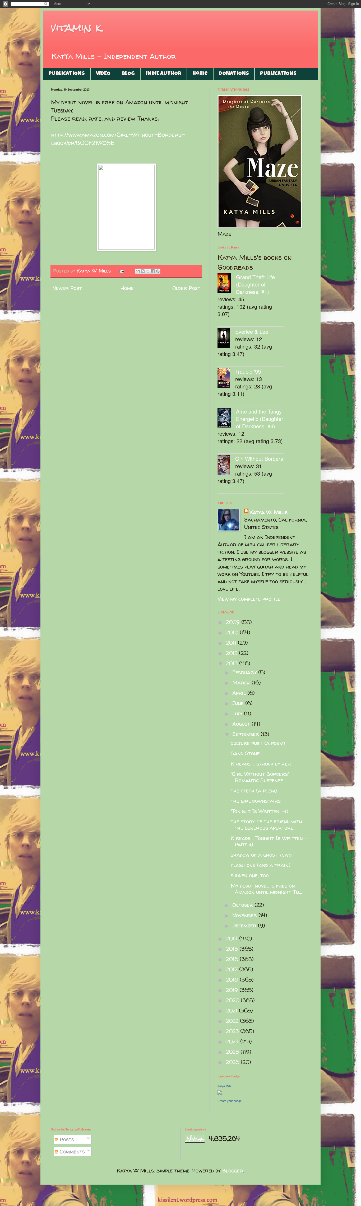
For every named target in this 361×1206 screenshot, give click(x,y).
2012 (232, 652)
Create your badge (229, 1100)
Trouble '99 (248, 371)
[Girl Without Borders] (226, 465)
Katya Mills (224, 1086)
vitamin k (76, 27)
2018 (233, 979)
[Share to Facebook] (152, 271)
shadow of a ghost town (261, 854)
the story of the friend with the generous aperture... (266, 824)
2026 (233, 1062)
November (245, 915)
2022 (233, 1020)
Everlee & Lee (251, 331)
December (245, 925)
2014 (232, 938)
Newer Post (67, 288)
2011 (232, 642)
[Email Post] (121, 271)
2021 (232, 1010)
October (243, 904)
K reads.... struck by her (261, 763)
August (242, 723)
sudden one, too (250, 875)
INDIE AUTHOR (163, 74)
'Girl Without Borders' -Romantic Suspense (262, 777)
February (245, 672)
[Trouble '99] (226, 378)
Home (200, 74)
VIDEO (103, 74)
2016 (233, 959)
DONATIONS (234, 74)
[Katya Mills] (219, 1092)
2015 (232, 948)
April (239, 692)
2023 (233, 1031)
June (238, 703)
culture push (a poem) (258, 743)
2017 (232, 969)
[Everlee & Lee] (226, 338)
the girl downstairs (256, 800)
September (246, 734)
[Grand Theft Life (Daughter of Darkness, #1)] (226, 284)
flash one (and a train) (260, 865)
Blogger (232, 1170)
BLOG (128, 74)
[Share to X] (147, 271)
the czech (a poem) (254, 790)
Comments (71, 1151)
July (238, 713)
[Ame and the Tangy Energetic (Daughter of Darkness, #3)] (226, 418)
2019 (232, 989)
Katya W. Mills (268, 512)
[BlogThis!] (142, 271)
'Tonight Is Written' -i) (259, 811)
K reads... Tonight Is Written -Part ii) (269, 841)
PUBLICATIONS (66, 74)
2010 (233, 632)
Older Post (186, 288)
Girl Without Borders (259, 458)
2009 (233, 622)
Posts (66, 1139)
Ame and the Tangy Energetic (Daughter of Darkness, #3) (259, 418)
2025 (233, 1051)
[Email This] (137, 271)
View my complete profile (248, 598)
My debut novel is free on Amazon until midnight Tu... (266, 888)
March (242, 682)
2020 (233, 1000)
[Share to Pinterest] (157, 271)
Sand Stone (245, 753)
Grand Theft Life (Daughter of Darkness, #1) (255, 284)
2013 (232, 663)
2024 (233, 1041)
